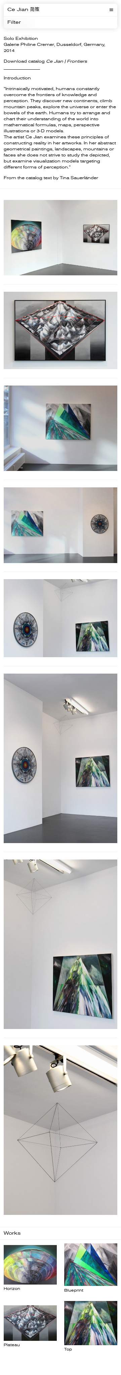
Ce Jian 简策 (23, 9)
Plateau (12, 1345)
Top (68, 1349)
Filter (14, 22)
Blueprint (73, 1290)
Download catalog (45, 61)
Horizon (12, 1289)
